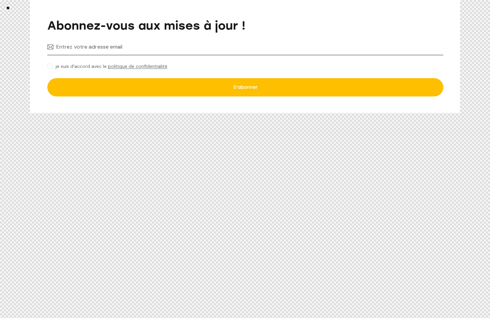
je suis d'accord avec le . (112, 66)
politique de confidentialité (137, 66)
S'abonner (245, 87)
